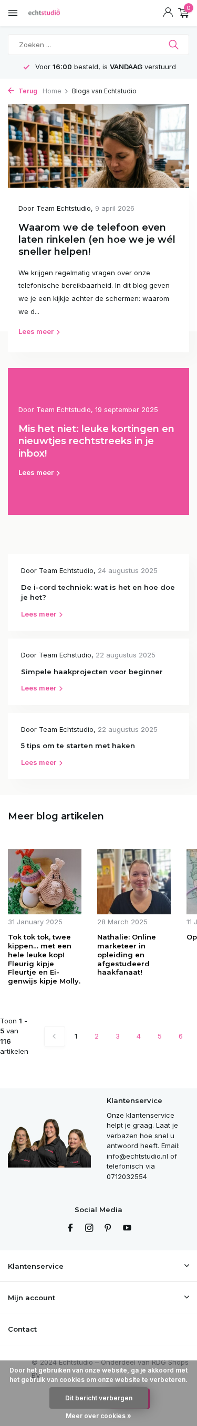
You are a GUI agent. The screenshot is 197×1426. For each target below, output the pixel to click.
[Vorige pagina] (54, 1036)
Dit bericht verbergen (98, 1398)
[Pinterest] (108, 1228)
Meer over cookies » (98, 1416)
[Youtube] (127, 1228)
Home (52, 91)
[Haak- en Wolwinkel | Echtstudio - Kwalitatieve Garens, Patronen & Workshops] (55, 13)
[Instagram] (89, 1228)
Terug (27, 91)
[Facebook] (70, 1228)
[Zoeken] (174, 44)
